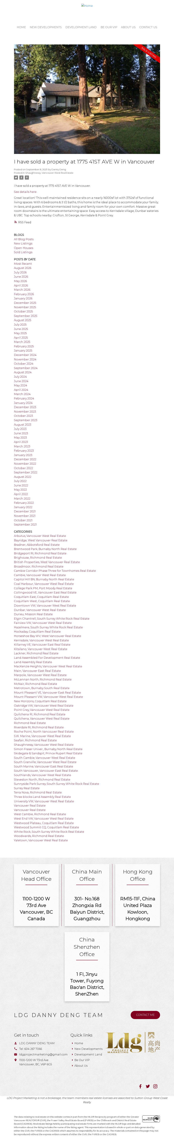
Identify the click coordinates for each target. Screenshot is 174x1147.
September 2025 (25, 316)
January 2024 (23, 403)
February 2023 (24, 450)
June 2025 (21, 329)
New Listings (23, 243)
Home (78, 1043)
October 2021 (23, 520)
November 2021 (25, 516)
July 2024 (20, 376)
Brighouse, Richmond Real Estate (38, 557)
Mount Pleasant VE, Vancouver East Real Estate (47, 692)
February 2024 (24, 398)
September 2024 (26, 368)
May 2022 (20, 489)
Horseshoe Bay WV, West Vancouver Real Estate (47, 636)
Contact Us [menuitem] (148, 27)
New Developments (88, 1048)
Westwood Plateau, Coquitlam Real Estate (44, 823)
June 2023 (21, 433)
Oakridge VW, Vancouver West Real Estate (43, 705)
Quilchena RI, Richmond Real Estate (39, 714)
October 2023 (23, 415)
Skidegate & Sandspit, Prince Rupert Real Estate (48, 753)
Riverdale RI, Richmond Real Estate (39, 727)
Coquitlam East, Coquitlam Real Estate (41, 597)
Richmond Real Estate (30, 723)
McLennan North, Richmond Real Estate (43, 679)
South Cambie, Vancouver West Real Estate (44, 757)
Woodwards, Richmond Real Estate (39, 836)
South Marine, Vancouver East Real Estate (43, 766)
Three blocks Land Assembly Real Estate (42, 797)
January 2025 (23, 350)
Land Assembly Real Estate (33, 662)
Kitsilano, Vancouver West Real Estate (40, 649)
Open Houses (23, 248)
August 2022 (22, 476)
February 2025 (24, 346)
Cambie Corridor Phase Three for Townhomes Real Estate (55, 570)
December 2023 (25, 407)
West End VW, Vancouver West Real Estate (44, 818)
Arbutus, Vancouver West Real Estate (40, 536)
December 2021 (25, 511)
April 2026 (21, 285)
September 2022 (25, 472)
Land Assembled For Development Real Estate (47, 657)
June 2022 (21, 485)
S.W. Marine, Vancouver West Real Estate (42, 736)
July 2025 (20, 324)
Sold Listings (23, 252)
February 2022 (24, 502)
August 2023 (22, 424)
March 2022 (22, 498)
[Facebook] (142, 1087)
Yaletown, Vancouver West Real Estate (41, 840)
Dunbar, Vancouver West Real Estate (40, 610)
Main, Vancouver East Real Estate (37, 670)
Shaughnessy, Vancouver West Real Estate (49, 172)
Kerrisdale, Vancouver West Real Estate (41, 640)
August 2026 (22, 268)
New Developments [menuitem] (46, 27)
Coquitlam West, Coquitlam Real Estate (42, 601)
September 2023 (25, 420)
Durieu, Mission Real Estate (33, 614)
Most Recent (23, 263)
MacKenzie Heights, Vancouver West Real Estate (48, 666)
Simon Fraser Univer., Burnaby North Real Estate (48, 749)
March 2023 (22, 446)
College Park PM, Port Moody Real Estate (43, 588)
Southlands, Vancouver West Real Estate (42, 775)
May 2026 (20, 281)
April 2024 (21, 389)
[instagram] (156, 1087)
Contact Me (145, 1015)
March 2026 (22, 289)
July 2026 (20, 272)
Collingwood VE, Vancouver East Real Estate (45, 592)
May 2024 (20, 385)
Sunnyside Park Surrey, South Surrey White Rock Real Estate (56, 783)
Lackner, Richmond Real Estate (36, 653)
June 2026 (21, 276)
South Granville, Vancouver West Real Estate (45, 762)
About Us (81, 1065)
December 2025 (25, 302)
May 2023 (20, 437)
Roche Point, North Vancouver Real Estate (44, 731)
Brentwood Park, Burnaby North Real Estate (45, 549)
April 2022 (21, 494)
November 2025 (25, 307)
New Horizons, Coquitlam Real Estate (40, 701)
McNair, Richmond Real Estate (35, 684)
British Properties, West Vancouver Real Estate (47, 562)
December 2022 (25, 459)
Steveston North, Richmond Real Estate (42, 779)
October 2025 (23, 311)
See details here (25, 192)
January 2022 (23, 507)
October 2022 (23, 468)
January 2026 (23, 298)
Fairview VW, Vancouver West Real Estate (43, 623)
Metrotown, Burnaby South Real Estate (41, 688)
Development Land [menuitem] (81, 27)
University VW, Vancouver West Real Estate (44, 801)
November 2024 (25, 359)
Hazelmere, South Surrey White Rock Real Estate (48, 627)
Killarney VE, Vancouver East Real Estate (42, 644)
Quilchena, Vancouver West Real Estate (41, 718)
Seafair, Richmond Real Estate (35, 740)
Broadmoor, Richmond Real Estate (38, 566)
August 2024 (23, 372)
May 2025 (20, 333)
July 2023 (20, 429)
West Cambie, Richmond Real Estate (40, 814)
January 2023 (23, 455)
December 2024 (25, 355)
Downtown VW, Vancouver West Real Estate (45, 605)
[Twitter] (149, 1087)
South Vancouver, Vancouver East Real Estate (46, 770)
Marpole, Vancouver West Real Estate (40, 675)
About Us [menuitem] (128, 27)
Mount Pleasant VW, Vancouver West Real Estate (48, 696)
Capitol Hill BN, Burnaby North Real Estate (44, 579)
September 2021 (25, 524)
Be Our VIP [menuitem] (109, 27)
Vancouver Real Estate (30, 805)
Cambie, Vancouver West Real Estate (40, 575)
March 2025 (22, 342)
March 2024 (22, 394)
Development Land (88, 1054)
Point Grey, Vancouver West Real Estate (41, 710)
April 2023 (21, 442)
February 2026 (24, 294)
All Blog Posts (23, 239)
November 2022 (25, 463)
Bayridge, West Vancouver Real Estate (40, 540)
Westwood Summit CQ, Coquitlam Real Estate (46, 827)
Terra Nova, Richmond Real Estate (38, 792)
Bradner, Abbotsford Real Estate (37, 544)
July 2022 (20, 481)
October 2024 (23, 363)
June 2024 (21, 381)
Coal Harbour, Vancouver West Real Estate (44, 583)
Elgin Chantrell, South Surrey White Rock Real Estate (51, 618)
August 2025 (22, 320)
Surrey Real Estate (27, 788)
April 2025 (21, 337)
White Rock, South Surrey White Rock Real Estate (49, 831)
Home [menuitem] (21, 27)
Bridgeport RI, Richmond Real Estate (40, 553)
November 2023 (25, 411)
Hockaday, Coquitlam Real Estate (37, 631)
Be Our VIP (82, 1060)
